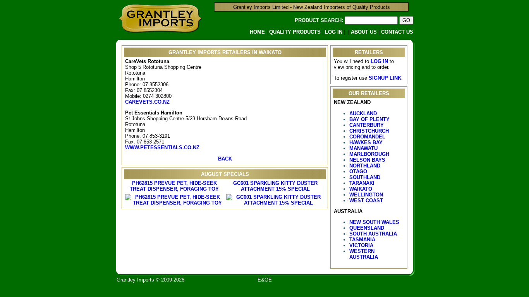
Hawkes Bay (366, 142)
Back (225, 159)
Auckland (363, 113)
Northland (364, 166)
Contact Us (397, 32)
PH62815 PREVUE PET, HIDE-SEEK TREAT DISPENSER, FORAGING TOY (174, 186)
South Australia (373, 234)
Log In (333, 32)
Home (257, 32)
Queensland (366, 228)
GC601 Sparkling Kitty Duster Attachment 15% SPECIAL (275, 186)
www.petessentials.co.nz (162, 147)
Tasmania (362, 239)
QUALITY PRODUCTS (295, 32)
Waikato (360, 189)
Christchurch (369, 131)
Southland (364, 177)
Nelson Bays (367, 160)
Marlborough (369, 154)
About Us (364, 32)
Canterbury (366, 125)
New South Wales (374, 222)
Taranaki (361, 183)
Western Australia (363, 254)
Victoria (361, 245)
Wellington (366, 195)
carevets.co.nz (147, 102)
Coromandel (367, 137)
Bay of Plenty (369, 119)
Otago (358, 171)
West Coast (366, 200)
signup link (385, 78)
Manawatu (363, 148)
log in (379, 61)
